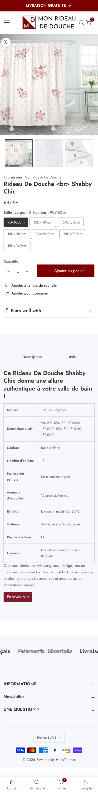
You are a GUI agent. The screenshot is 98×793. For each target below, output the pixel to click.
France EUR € (47, 737)
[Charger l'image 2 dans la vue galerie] (49, 153)
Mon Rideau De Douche (43, 177)
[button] (49, 310)
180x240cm (18, 247)
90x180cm (17, 223)
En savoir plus (18, 597)
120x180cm (44, 223)
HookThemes (66, 760)
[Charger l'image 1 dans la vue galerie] (19, 153)
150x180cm (72, 223)
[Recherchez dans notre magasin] (82, 22)
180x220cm (74, 235)
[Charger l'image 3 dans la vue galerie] (79, 153)
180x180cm (18, 235)
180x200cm (46, 235)
